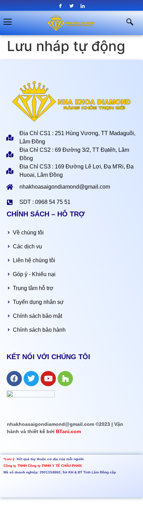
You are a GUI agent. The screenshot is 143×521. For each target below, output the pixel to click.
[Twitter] (72, 6)
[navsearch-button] (126, 23)
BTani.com (68, 431)
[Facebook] (61, 6)
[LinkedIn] (83, 6)
